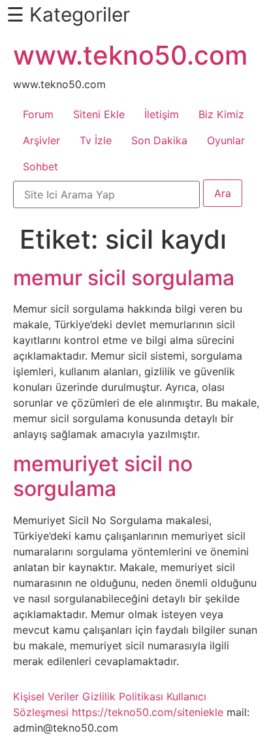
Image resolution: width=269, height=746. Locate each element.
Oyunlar (226, 140)
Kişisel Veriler (46, 696)
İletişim (161, 114)
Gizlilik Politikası (122, 696)
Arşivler (41, 140)
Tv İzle (96, 140)
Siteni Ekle (99, 114)
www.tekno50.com (130, 55)
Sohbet (40, 166)
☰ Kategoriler (68, 14)
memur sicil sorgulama (123, 277)
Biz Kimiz (221, 114)
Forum (38, 114)
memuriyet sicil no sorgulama (103, 476)
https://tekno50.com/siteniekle (147, 712)
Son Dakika (159, 140)
